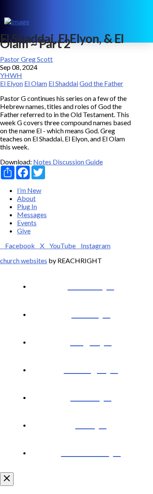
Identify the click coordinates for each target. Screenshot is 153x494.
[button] (143, 21)
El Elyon (11, 83)
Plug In (27, 206)
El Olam (35, 83)
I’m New (29, 190)
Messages (32, 214)
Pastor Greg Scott (26, 59)
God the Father (101, 83)
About (26, 198)
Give (24, 231)
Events (27, 222)
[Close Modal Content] (7, 479)
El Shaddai (63, 83)
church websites (23, 260)
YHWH (11, 75)
